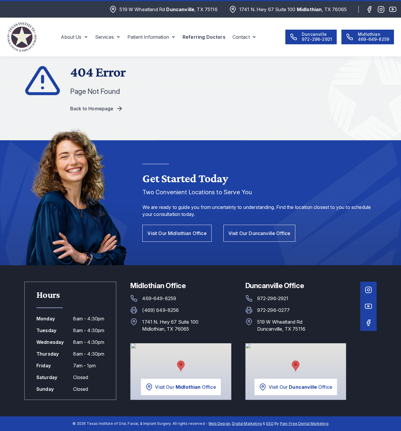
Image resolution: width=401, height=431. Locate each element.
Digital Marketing (247, 423)
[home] (21, 37)
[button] (74, 37)
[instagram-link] (381, 9)
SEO (269, 423)
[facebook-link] (369, 9)
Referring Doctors (204, 37)
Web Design (219, 423)
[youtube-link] (392, 9)
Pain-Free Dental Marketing (304, 423)
